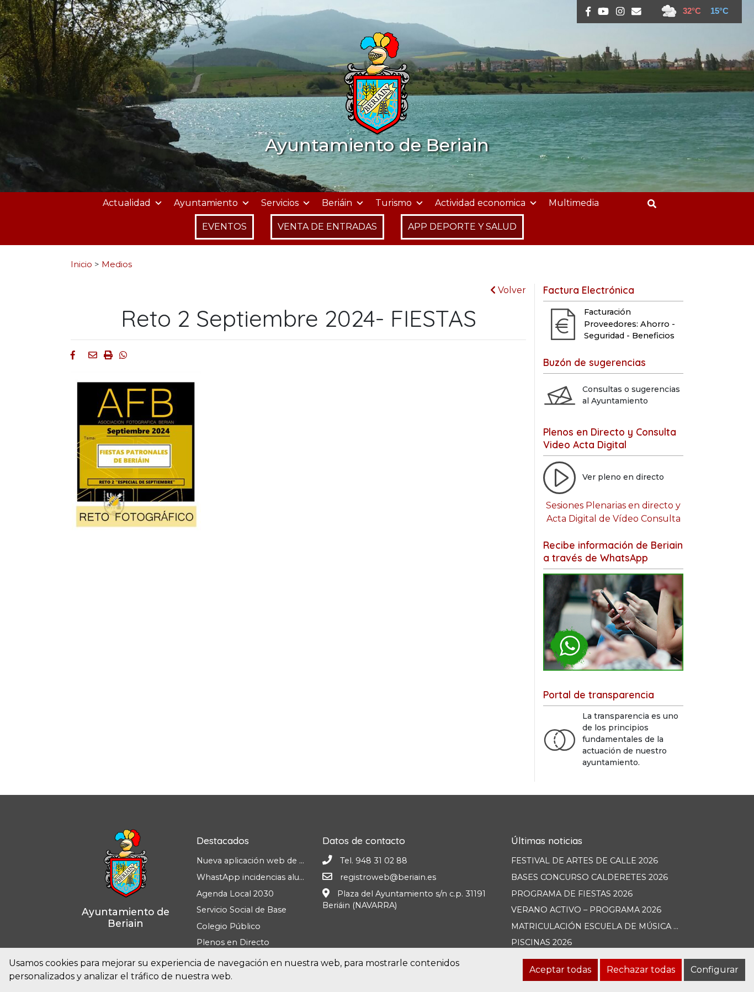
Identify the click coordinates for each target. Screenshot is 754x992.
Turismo (393, 203)
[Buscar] (656, 204)
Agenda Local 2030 (235, 894)
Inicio (81, 264)
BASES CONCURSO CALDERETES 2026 (589, 877)
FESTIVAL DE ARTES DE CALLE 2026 (584, 861)
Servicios (280, 203)
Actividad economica (480, 203)
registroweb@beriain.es (388, 877)
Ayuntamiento (206, 203)
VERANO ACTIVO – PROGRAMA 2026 (586, 910)
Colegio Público (229, 926)
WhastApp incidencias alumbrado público (281, 877)
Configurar (715, 969)
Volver (511, 290)
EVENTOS (224, 226)
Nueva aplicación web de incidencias (269, 861)
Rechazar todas (641, 969)
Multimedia (574, 203)
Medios (117, 264)
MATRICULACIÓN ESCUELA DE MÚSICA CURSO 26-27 (619, 926)
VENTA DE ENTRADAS (327, 226)
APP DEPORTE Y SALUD (462, 226)
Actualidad (127, 203)
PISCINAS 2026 (541, 942)
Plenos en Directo (233, 942)
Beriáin (337, 203)
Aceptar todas (560, 969)
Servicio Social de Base (241, 910)
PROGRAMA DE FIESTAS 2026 (572, 894)
